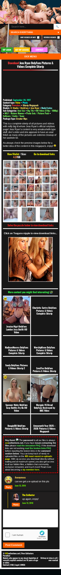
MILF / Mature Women (15, 113)
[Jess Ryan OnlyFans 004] (30, 164)
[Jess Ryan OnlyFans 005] (38, 164)
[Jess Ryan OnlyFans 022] (38, 179)
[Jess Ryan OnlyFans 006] (45, 164)
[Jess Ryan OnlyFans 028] (14, 187)
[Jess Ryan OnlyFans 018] (14, 179)
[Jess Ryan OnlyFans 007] (53, 164)
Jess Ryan (35, 108)
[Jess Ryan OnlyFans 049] (22, 195)
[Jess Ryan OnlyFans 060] (30, 203)
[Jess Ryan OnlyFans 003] (22, 164)
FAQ (12, 564)
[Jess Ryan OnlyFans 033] (45, 187)
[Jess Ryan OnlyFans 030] (22, 187)
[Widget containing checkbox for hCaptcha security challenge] (25, 535)
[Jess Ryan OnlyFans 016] (53, 172)
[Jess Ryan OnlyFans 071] (30, 215)
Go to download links (44, 154)
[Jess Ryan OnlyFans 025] (53, 179)
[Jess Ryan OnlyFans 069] (12, 215)
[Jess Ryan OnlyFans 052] (45, 195)
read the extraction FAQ (28, 445)
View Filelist (13, 154)
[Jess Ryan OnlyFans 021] (30, 179)
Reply (8, 487)
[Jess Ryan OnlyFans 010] (22, 172)
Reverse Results (50, 37)
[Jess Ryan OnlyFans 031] (30, 187)
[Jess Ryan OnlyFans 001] (7, 164)
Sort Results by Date (28, 37)
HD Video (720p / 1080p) (47, 110)
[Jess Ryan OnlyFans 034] (53, 187)
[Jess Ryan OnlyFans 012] (38, 172)
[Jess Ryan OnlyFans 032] (38, 187)
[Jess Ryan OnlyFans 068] (53, 203)
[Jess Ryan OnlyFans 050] (30, 195)
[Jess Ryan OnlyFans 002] (14, 164)
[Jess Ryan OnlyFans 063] (45, 203)
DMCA (23, 564)
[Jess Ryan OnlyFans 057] (22, 203)
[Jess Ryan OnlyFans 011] (30, 172)
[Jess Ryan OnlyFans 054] (53, 195)
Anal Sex (21, 110)
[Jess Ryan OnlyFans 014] (45, 172)
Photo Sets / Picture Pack (38, 113)
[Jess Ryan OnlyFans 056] (14, 203)
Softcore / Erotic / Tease (13, 116)
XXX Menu (30, 56)
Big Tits (30, 110)
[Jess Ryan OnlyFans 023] (45, 179)
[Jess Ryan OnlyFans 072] (48, 215)
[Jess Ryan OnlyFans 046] (14, 195)
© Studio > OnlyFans (19, 108)
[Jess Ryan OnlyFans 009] (14, 172)
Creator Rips (21, 118)
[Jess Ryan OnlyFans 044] (7, 195)
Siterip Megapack (30, 105)
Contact (6, 564)
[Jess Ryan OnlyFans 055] (7, 203)
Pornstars (16, 105)
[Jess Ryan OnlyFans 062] (38, 203)
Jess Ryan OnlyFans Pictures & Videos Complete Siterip (35, 65)
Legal (17, 564)
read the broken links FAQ (38, 448)
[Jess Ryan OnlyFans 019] (22, 179)
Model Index (46, 108)
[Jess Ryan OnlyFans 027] (7, 187)
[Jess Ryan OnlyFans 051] (38, 195)
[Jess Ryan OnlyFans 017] (7, 179)
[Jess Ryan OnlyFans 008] (7, 172)
